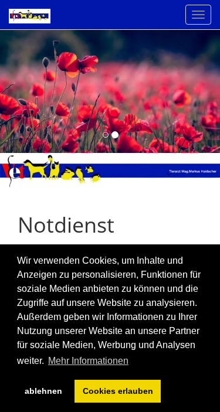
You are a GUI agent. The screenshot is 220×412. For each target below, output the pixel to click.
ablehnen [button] (43, 391)
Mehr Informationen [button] (88, 361)
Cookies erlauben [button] (118, 391)
